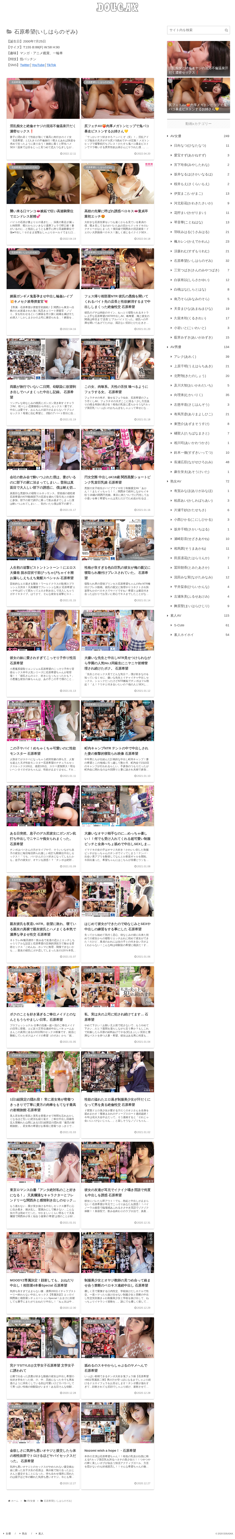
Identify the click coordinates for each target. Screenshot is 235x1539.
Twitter (25, 65)
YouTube (38, 65)
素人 (41, 1533)
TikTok (51, 65)
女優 (8, 1533)
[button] (226, 30)
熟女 (24, 1533)
